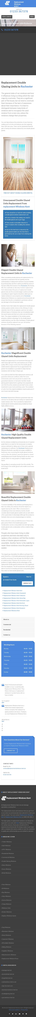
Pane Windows (6, 884)
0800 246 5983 (28, 817)
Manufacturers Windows (9, 955)
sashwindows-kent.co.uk (9, 982)
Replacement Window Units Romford (14, 603)
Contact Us (27, 583)
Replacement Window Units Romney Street (16, 605)
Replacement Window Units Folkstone (14, 595)
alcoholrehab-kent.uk (8, 974)
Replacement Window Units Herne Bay (14, 598)
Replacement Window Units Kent (13, 590)
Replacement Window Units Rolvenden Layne (16, 600)
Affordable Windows (8, 943)
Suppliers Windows (7, 951)
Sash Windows (6, 845)
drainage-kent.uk (6, 970)
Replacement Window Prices (10, 958)
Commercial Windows (8, 857)
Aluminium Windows (8, 931)
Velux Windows (6, 896)
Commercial (7, 624)
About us (6, 619)
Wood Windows (6, 935)
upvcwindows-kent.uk (8, 997)
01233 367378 (11, 29)
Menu (32, 16)
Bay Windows (6, 892)
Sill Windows (5, 888)
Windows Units (6, 908)
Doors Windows (6, 869)
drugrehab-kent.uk (7, 978)
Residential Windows (8, 853)
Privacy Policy (24, 1009)
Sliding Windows (6, 947)
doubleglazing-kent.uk (8, 993)
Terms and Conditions (14, 1009)
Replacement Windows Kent (12, 610)
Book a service (6, 16)
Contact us (6, 635)
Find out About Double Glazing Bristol (18, 193)
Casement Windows (8, 939)
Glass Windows (6, 865)
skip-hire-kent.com (7, 986)
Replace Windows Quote (9, 916)
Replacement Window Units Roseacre (14, 608)
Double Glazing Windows (9, 861)
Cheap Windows (6, 904)
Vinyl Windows (6, 927)
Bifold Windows (6, 873)
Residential (6, 630)
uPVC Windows (6, 849)
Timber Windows (7, 842)
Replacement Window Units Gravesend (15, 593)
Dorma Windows (6, 900)
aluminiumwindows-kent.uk (9, 990)
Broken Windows (7, 912)
